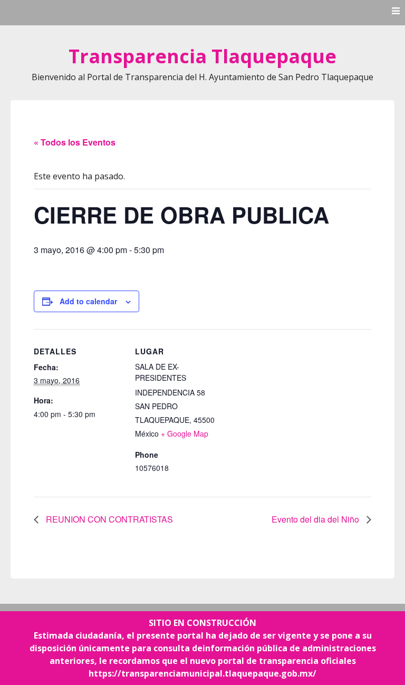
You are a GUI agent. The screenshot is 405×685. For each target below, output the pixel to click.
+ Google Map (184, 433)
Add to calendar (88, 301)
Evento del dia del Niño (316, 519)
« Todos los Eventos (74, 142)
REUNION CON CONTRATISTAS (108, 519)
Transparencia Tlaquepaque (202, 56)
